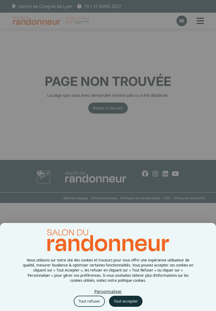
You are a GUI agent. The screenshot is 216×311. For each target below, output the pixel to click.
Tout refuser (89, 301)
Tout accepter (126, 301)
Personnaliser (108, 291)
